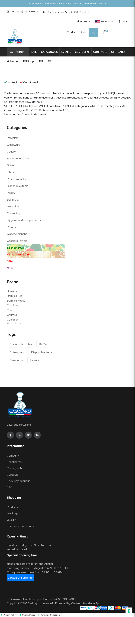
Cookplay (13, 319)
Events (66, 51)
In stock (13, 82)
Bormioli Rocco (16, 300)
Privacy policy (15, 468)
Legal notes (14, 462)
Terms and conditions (20, 526)
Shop (30, 61)
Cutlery (11, 151)
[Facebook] (10, 435)
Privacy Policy (10, 615)
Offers (11, 261)
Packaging (13, 213)
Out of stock (31, 82)
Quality (11, 519)
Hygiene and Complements (24, 220)
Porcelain (12, 138)
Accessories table (18, 158)
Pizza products (16, 179)
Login (125, 21)
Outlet (11, 268)
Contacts (100, 51)
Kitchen (11, 172)
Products (69, 32)
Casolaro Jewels (17, 240)
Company (13, 455)
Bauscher (13, 291)
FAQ (9, 487)
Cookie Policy (28, 615)
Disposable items (17, 186)
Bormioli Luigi (15, 296)
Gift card (118, 51)
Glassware (13, 144)
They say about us (18, 481)
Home (33, 51)
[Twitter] (28, 435)
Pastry (11, 192)
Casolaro (12, 305)
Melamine (13, 206)
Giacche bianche (17, 234)
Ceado (11, 310)
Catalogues (49, 51)
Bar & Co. (13, 199)
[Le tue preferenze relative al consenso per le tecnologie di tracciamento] (129, 610)
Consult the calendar (20, 577)
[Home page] (15, 37)
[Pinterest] (37, 435)
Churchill (12, 315)
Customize (82, 51)
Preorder (12, 227)
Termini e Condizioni (50, 615)
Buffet (11, 165)
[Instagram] (19, 435)
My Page (84, 21)
